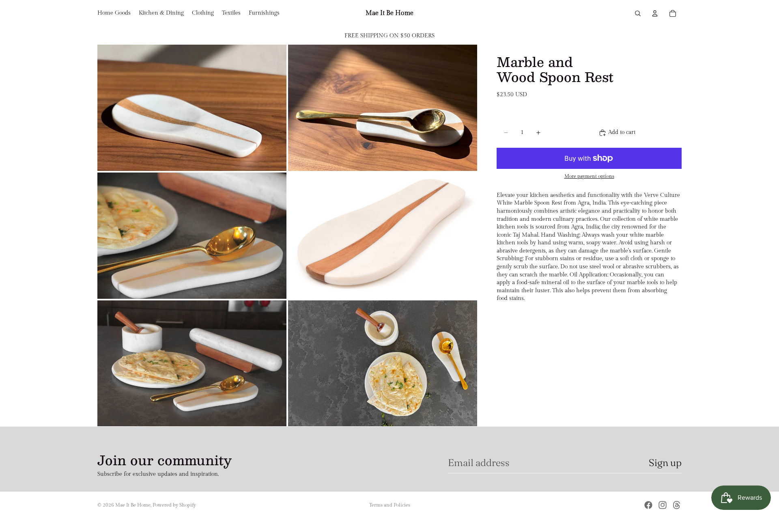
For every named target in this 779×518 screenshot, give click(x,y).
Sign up (665, 462)
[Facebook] (648, 505)
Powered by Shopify (174, 505)
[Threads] (677, 505)
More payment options (589, 176)
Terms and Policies (389, 505)
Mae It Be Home (133, 505)
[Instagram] (662, 505)
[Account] (655, 13)
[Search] (638, 13)
